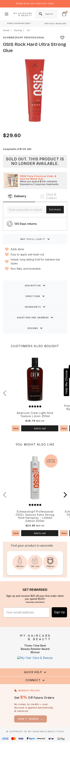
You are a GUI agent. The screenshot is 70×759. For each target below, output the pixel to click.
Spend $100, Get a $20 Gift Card (35, 3)
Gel (28, 30)
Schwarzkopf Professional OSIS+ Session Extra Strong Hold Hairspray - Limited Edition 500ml (35, 516)
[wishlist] (62, 37)
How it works (30, 718)
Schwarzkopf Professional (24, 37)
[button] (65, 495)
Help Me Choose (66, 382)
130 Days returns (25, 223)
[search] (40, 14)
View (15, 428)
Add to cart (40, 428)
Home (6, 30)
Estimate (55, 209)
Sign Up (59, 612)
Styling (18, 30)
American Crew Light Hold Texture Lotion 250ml (35, 414)
